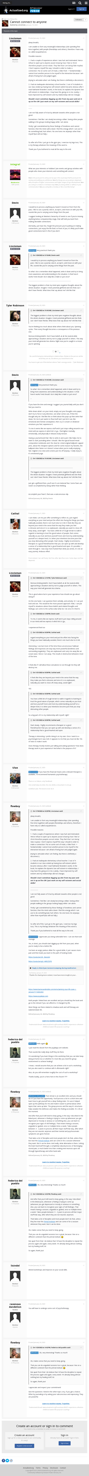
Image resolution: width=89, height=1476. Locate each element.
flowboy (15, 806)
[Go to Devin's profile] (15, 213)
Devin (15, 202)
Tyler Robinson (15, 305)
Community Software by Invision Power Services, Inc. (44, 1473)
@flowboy (32, 1044)
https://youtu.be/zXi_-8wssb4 (39, 957)
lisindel (15, 1265)
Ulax (15, 767)
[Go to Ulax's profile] (15, 778)
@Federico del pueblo (36, 1096)
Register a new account (24, 1446)
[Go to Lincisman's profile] (5, 23)
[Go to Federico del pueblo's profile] (15, 1052)
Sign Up (81, 9)
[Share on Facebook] (3, 1460)
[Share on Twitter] (7, 1460)
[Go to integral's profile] (15, 175)
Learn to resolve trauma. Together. (56, 1021)
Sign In (70, 9)
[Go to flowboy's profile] (15, 816)
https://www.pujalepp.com (38, 996)
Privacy (45, 1468)
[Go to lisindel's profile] (15, 1276)
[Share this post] (83, 38)
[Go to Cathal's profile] (15, 524)
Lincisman (21, 25)
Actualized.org (28, 1468)
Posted (37, 38)
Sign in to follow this (10, 19)
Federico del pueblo (15, 1041)
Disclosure (54, 1468)
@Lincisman (33, 772)
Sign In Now (64, 1443)
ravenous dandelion (15, 1305)
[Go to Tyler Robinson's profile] (15, 316)
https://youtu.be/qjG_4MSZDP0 (40, 961)
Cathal (15, 513)
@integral (32, 250)
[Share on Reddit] (11, 1460)
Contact (63, 1468)
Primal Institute (43, 1141)
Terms (38, 1468)
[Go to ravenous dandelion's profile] (15, 1317)
